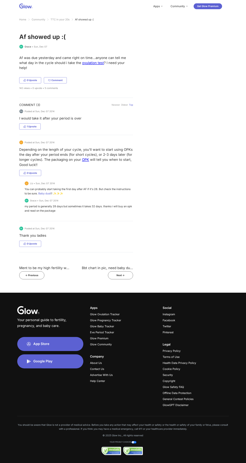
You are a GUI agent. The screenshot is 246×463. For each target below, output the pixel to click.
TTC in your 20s (60, 19)
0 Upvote (32, 80)
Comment (57, 80)
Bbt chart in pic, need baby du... (107, 268)
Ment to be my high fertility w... (44, 268)
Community (38, 19)
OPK (85, 159)
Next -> (120, 275)
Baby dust (44, 193)
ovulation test (93, 63)
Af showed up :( (84, 19)
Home (22, 19)
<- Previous (31, 275)
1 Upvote (31, 126)
